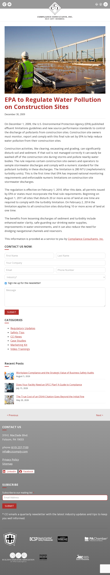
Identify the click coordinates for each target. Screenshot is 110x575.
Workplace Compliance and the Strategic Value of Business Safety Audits (55, 372)
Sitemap (7, 463)
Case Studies (18, 340)
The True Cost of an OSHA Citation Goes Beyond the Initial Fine (50, 396)
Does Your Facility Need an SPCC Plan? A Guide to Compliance (49, 384)
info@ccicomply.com (9, 4)
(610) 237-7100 (4, 4)
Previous (12, 415)
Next (99, 415)
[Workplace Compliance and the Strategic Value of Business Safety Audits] (10, 376)
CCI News (16, 336)
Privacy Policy (10, 459)
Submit (11, 312)
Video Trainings (20, 349)
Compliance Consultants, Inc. (86, 239)
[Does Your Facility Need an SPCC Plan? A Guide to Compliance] (10, 388)
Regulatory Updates (22, 328)
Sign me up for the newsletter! (24, 283)
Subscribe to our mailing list (18, 492)
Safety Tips (17, 332)
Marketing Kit (18, 345)
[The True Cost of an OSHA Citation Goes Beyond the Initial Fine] (10, 400)
